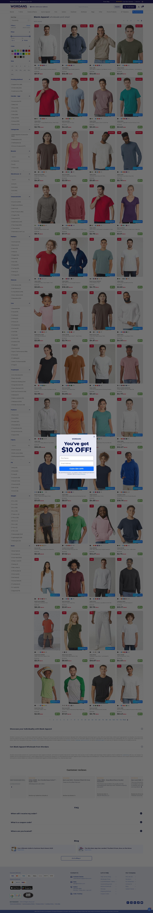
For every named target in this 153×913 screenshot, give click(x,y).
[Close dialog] (94, 436)
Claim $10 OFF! (76, 469)
